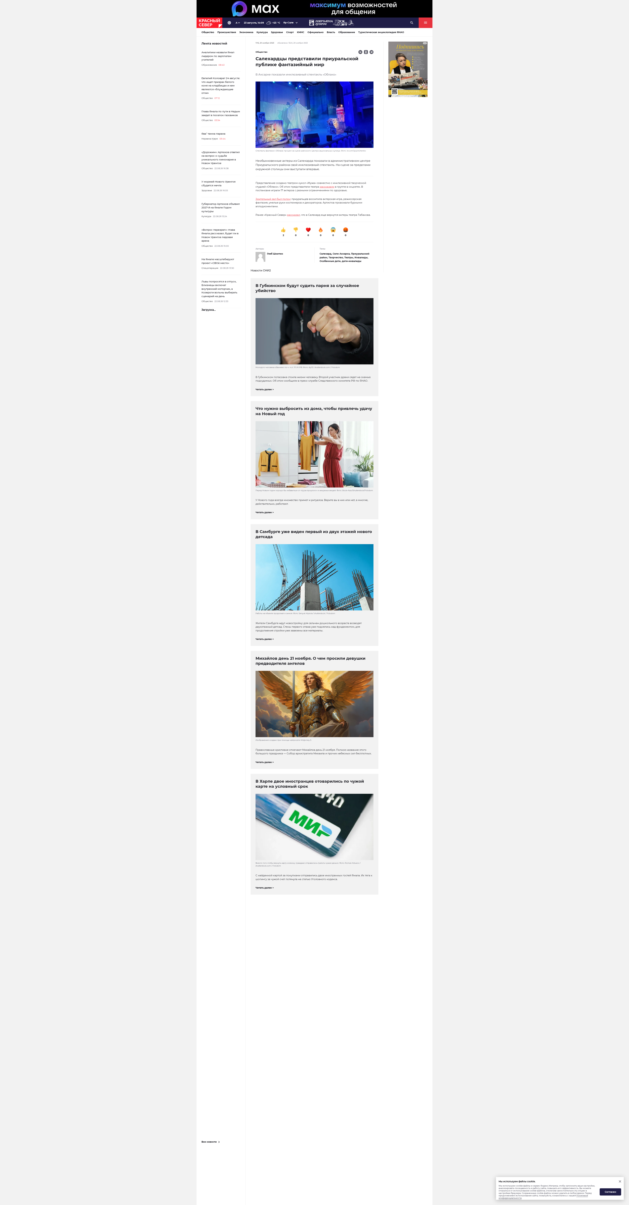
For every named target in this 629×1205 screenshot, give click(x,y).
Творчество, (336, 257)
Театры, (349, 257)
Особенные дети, (331, 261)
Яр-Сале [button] (288, 22)
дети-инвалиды (351, 261)
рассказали (327, 186)
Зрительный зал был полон (273, 199)
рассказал (293, 214)
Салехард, (326, 253)
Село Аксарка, (342, 253)
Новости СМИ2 (261, 270)
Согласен (610, 1191)
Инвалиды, (361, 257)
